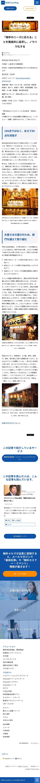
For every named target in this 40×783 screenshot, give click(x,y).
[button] (37, 2)
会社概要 (6, 724)
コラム (5, 717)
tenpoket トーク (9, 685)
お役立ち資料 (30, 8)
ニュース (6, 727)
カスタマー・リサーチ (11, 697)
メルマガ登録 (21, 574)
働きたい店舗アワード (11, 711)
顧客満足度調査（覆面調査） (14, 649)
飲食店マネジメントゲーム (13, 700)
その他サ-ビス (8, 668)
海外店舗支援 (8, 662)
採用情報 (6, 736)
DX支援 (6, 656)
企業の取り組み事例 (20, 590)
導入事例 (6, 714)
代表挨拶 (6, 730)
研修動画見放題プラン (11, 694)
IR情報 (5, 733)
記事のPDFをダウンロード (11, 423)
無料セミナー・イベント (20, 629)
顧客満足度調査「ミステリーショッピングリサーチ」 (20, 458)
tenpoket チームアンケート (14, 678)
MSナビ (19, 758)
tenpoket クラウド (10, 682)
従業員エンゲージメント (12, 653)
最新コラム (20, 609)
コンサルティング (9, 659)
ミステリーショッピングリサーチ (15, 675)
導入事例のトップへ (20, 536)
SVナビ (9, 524)
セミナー (6, 707)
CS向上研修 (7, 691)
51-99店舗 (17, 520)
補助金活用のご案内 (10, 665)
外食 (8, 520)
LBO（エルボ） (9, 703)
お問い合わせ (10, 8)
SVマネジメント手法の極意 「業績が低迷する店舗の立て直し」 (19, 499)
